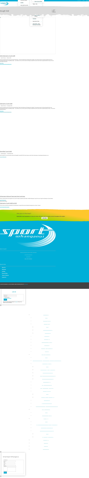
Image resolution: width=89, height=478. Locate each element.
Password (5, 296)
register (17, 301)
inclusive (4, 200)
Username (5, 295)
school (10, 64)
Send (5, 472)
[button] (28, 258)
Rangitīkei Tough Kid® (6, 151)
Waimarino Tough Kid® (6, 103)
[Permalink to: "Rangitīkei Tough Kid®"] (28, 149)
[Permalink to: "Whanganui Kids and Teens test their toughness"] (28, 194)
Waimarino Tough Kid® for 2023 (8, 203)
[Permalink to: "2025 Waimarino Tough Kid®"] (28, 53)
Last (5, 463)
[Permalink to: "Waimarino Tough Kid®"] (28, 101)
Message (5, 471)
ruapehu (8, 64)
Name (5, 461)
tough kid (1, 64)
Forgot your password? (7, 298)
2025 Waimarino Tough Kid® (7, 56)
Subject (5, 466)
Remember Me (7, 297)
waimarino (5, 64)
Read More (2, 63)
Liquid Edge (26, 284)
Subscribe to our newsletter (23, 216)
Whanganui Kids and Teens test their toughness (12, 196)
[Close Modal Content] (0, 305)
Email (5, 465)
